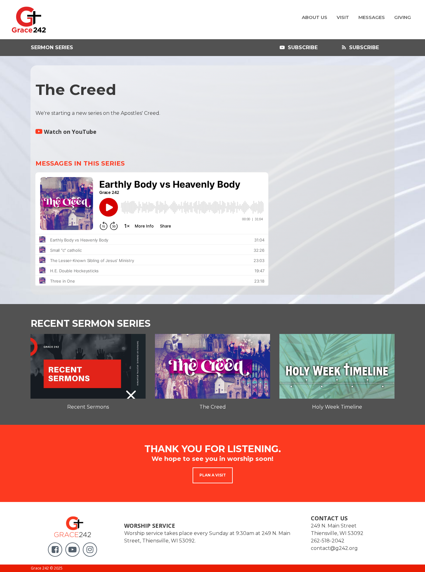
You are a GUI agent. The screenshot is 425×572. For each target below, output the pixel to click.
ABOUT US (314, 17)
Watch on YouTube (65, 131)
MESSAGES (371, 17)
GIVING (402, 17)
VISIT (343, 17)
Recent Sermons (88, 407)
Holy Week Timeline (337, 407)
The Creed (212, 407)
